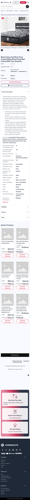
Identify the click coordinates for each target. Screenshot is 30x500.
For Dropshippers (5, 488)
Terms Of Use (4, 481)
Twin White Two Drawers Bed (6, 276)
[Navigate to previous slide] (2, 50)
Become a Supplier (5, 490)
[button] (15, 369)
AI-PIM (2, 492)
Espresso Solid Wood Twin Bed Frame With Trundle (22, 276)
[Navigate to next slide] (28, 50)
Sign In (16, 2)
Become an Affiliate (5, 463)
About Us (3, 460)
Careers (3, 461)
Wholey (3, 493)
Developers (3, 479)
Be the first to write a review (15, 369)
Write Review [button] (15, 355)
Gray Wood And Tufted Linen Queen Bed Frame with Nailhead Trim (7, 310)
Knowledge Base (5, 476)
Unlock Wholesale (16, 82)
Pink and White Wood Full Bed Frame (22, 242)
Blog (2, 474)
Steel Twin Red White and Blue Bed (8, 242)
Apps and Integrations (6, 477)
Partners (3, 465)
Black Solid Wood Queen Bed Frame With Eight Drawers (21, 309)
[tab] (17, 361)
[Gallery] (15, 50)
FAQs (2, 467)
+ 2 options (18, 245)
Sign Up (23, 2)
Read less (5, 202)
